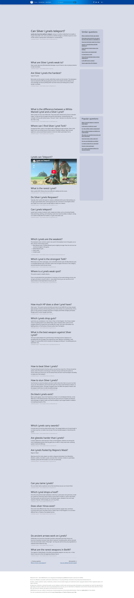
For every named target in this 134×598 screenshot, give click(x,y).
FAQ (75, 592)
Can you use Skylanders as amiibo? (90, 141)
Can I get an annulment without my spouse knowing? (90, 149)
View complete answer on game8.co (47, 133)
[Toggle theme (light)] (102, 2)
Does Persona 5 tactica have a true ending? (90, 49)
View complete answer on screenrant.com (48, 445)
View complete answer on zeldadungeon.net (48, 389)
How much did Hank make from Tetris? (91, 42)
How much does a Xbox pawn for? (90, 138)
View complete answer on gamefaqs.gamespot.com (50, 344)
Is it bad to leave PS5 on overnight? (90, 143)
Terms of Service (67, 592)
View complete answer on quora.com (47, 501)
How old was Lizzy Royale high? (89, 52)
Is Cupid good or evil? (87, 54)
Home (35, 2)
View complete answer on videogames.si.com (49, 205)
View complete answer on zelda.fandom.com (48, 39)
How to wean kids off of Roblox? (89, 63)
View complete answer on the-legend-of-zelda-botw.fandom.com (52, 254)
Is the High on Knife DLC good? (89, 126)
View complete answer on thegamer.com (48, 86)
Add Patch (48, 2)
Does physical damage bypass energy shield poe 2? (91, 57)
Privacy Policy (58, 592)
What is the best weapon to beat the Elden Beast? (90, 123)
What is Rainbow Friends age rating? (90, 35)
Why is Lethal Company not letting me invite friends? (91, 132)
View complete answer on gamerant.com (48, 267)
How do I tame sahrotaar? (88, 146)
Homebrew (41, 2)
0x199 (65, 577)
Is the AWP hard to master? (88, 60)
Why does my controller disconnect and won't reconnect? (91, 135)
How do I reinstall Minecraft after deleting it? (89, 45)
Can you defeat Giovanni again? (68, 563)
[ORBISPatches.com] (31, 2)
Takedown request (35, 39)
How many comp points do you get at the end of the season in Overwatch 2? (91, 39)
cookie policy (84, 590)
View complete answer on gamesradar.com (48, 282)
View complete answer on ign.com (46, 68)
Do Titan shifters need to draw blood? (91, 128)
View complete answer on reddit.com (47, 376)
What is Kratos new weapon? (38, 563)
